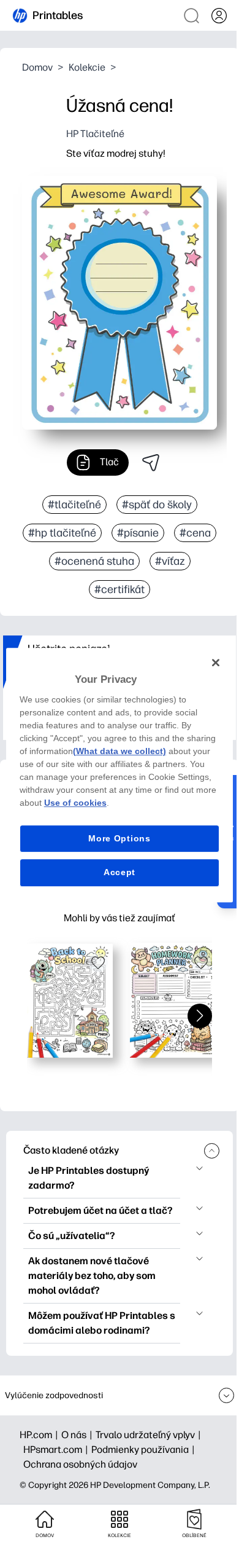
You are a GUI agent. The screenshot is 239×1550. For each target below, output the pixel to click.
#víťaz (170, 561)
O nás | (78, 1435)
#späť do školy (157, 504)
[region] (119, 775)
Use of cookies (75, 803)
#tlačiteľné (74, 504)
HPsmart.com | (57, 1449)
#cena (195, 533)
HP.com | (40, 1435)
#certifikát (119, 589)
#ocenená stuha (94, 561)
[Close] (215, 662)
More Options (119, 838)
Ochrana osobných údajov (80, 1464)
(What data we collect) (119, 751)
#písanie (138, 533)
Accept (119, 872)
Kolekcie (87, 67)
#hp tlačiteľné (62, 533)
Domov (37, 67)
